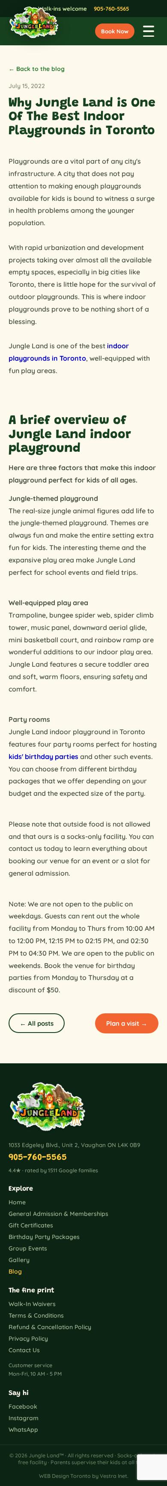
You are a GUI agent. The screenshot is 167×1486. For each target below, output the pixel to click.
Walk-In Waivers (32, 1304)
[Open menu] (148, 31)
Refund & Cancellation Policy (50, 1327)
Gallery (19, 1260)
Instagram (24, 1418)
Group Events (28, 1248)
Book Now (114, 31)
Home (17, 1202)
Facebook (23, 1406)
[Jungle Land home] (30, 31)
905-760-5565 (111, 8)
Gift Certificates (31, 1225)
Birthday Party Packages (44, 1237)
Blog (15, 1271)
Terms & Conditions (36, 1315)
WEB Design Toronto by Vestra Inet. (83, 1475)
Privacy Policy (28, 1338)
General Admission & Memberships (58, 1214)
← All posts (37, 1023)
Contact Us (24, 1350)
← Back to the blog (37, 69)
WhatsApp (23, 1429)
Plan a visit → (126, 1023)
